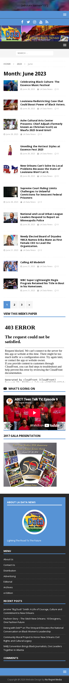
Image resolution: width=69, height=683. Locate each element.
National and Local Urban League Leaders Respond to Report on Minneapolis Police (41, 217)
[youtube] (41, 22)
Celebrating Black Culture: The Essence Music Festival (39, 83)
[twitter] (28, 22)
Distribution (10, 570)
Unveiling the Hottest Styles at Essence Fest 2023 (40, 148)
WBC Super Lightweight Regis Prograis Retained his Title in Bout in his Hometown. (42, 283)
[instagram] (34, 22)
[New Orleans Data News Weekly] (34, 39)
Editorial (8, 581)
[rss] (47, 22)
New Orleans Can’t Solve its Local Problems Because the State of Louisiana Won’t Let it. (41, 169)
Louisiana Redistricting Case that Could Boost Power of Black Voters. (42, 102)
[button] (64, 14)
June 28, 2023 (29, 89)
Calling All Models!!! (32, 262)
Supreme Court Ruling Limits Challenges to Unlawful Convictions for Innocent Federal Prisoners (41, 193)
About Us (8, 559)
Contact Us (9, 565)
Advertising (10, 576)
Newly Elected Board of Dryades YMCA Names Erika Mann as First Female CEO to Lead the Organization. (41, 241)
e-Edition (8, 593)
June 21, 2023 (12, 250)
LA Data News (46, 89)
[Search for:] (35, 53)
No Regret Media (53, 679)
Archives (8, 587)
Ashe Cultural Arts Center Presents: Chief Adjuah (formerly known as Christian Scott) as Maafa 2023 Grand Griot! (41, 125)
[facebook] (22, 22)
